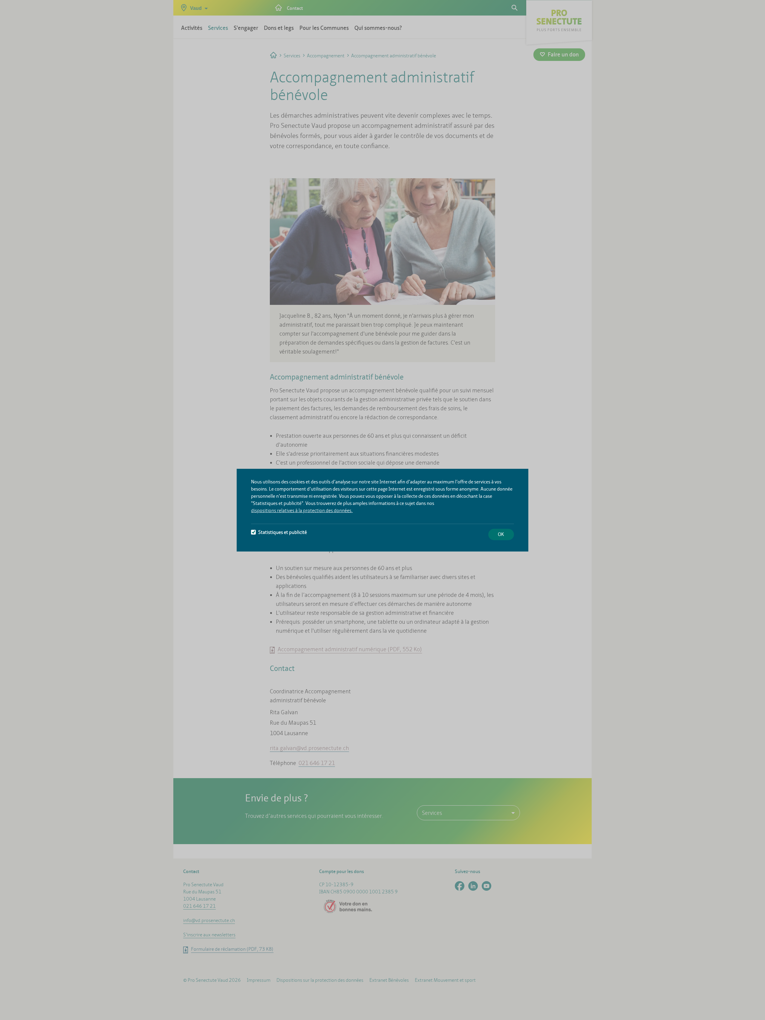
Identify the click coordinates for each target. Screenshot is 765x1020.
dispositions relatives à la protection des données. (302, 510)
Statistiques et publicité (282, 532)
